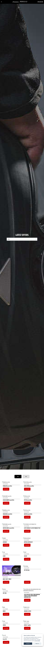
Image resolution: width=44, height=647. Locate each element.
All (18, 476)
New (26, 476)
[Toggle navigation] (1, 1)
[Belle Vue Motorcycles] (16, 2)
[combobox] (22, 239)
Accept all (28, 643)
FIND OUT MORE (6, 489)
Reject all (37, 643)
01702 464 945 (40, 2)
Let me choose (37, 640)
